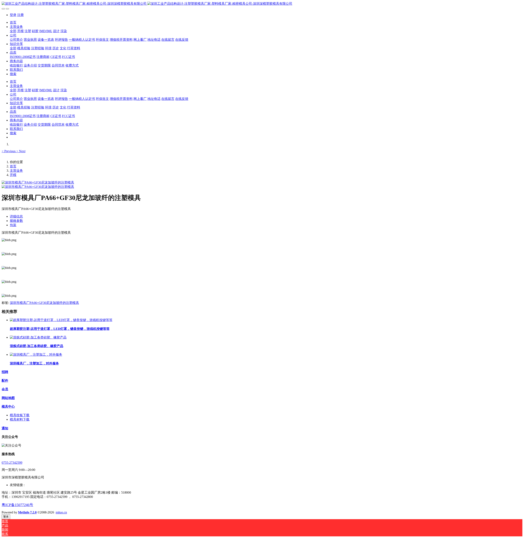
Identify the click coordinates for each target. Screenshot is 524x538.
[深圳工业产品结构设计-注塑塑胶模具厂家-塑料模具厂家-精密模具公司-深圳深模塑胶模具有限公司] (262, 4)
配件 (5, 380)
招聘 (5, 372)
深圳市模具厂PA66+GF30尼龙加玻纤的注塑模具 (44, 303)
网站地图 (8, 398)
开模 (13, 175)
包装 (13, 225)
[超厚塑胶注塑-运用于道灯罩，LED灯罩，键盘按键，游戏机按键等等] (61, 320)
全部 (13, 31)
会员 (5, 389)
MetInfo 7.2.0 (27, 512)
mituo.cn (61, 512)
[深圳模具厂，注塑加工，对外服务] (36, 354)
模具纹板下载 (19, 415)
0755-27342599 (12, 462)
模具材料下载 (19, 419)
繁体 (6, 516)
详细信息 (16, 216)
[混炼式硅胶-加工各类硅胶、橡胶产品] (38, 337)
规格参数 (16, 220)
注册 (20, 15)
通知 (5, 428)
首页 (13, 22)
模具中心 (8, 406)
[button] (9, 151)
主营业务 (16, 170)
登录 (13, 15)
